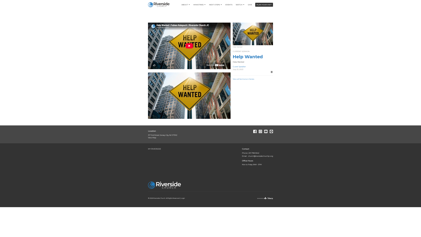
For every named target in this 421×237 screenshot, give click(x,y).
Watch (239, 5)
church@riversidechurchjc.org (260, 156)
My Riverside (154, 149)
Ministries (198, 5)
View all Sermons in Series (243, 79)
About (184, 5)
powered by (264, 200)
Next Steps (214, 5)
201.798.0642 (253, 153)
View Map (152, 138)
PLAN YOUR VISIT (264, 5)
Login (183, 198)
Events (228, 5)
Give (250, 5)
